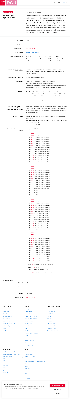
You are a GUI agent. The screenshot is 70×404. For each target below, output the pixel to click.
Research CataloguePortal (7, 357)
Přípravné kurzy (6, 318)
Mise (26, 373)
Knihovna (27, 335)
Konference (49, 321)
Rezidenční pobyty (29, 321)
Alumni (26, 366)
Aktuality (27, 351)
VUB (33, 129)
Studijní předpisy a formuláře (31, 316)
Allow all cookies (57, 385)
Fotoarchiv (27, 368)
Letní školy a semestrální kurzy (10, 351)
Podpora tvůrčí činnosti (52, 330)
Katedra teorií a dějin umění (9, 323)
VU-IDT (32, 147)
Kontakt (4, 328)
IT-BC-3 (33, 267)
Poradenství (27, 330)
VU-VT (32, 131)
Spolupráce (5, 365)
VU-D (32, 188)
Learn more (6, 392)
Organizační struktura (30, 356)
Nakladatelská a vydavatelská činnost (11, 354)
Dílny (4, 370)
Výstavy (49, 318)
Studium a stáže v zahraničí (31, 318)
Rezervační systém (29, 338)
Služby (4, 368)
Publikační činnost (51, 314)
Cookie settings (57, 389)
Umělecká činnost (51, 311)
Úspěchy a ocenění (51, 328)
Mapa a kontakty (29, 375)
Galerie (4, 360)
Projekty (49, 316)
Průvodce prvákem (29, 345)
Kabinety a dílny (6, 326)
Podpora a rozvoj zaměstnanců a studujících (35, 361)
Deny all (57, 393)
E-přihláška (5, 330)
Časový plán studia (29, 314)
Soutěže (27, 328)
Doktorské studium (29, 340)
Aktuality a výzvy (28, 309)
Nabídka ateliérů (6, 311)
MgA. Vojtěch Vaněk (30, 48)
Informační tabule (29, 354)
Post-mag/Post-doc (51, 326)
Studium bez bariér (7, 321)
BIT (33, 264)
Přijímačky (5, 314)
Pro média (27, 378)
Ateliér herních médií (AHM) (32, 52)
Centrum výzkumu (51, 309)
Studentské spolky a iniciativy (31, 333)
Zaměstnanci (28, 363)
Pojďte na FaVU (6, 309)
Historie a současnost (30, 371)
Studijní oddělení (28, 311)
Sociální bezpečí (28, 359)
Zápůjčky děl (5, 372)
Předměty (27, 342)
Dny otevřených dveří (8, 316)
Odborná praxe (28, 323)
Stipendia (27, 326)
